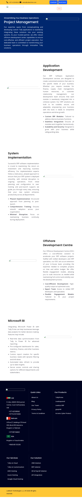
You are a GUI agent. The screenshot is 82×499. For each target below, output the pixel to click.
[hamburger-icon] (59, 8)
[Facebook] (8, 449)
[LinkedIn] (18, 449)
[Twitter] (13, 449)
